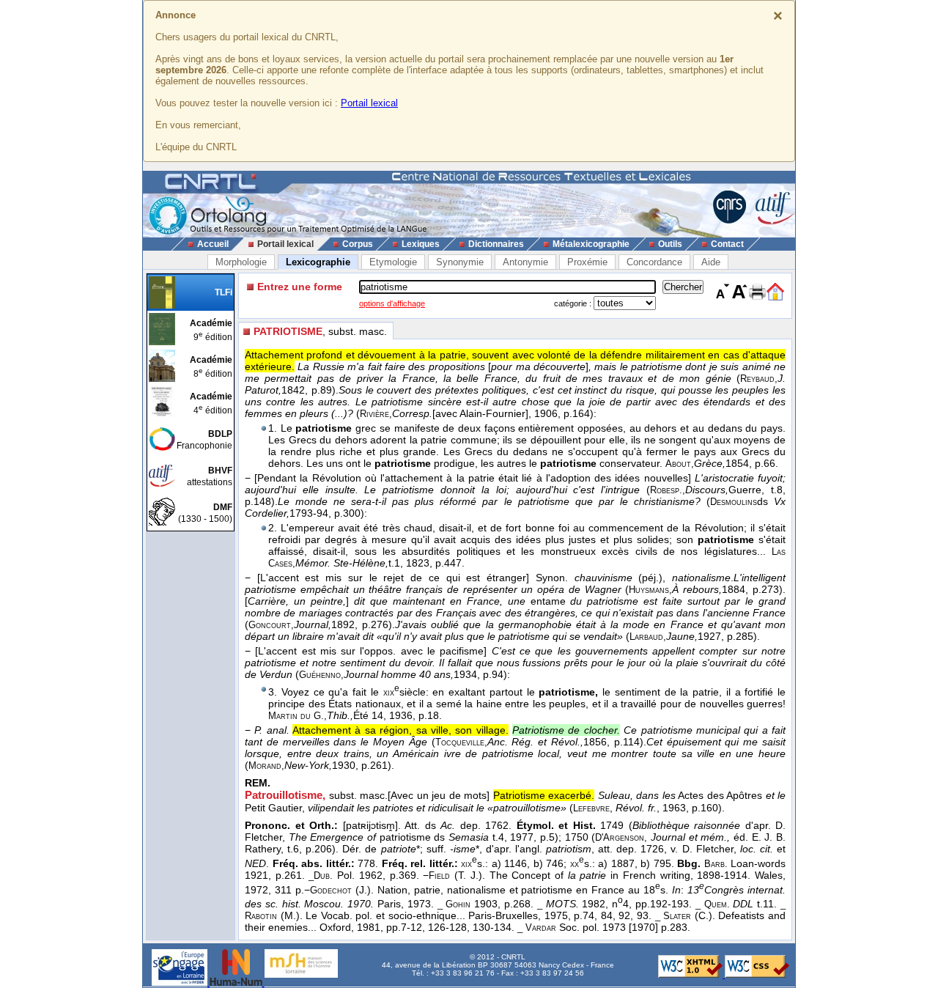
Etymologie (393, 262)
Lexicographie (318, 262)
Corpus (357, 244)
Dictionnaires (496, 244)
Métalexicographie (591, 244)
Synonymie (460, 262)
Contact (727, 244)
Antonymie (525, 262)
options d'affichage (392, 303)
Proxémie (587, 262)
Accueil (213, 244)
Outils (670, 244)
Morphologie (241, 262)
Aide (710, 262)
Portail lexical (369, 102)
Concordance (654, 262)
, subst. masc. (320, 331)
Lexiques (421, 244)
